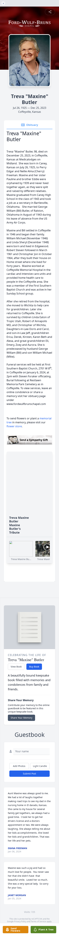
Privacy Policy (20, 921)
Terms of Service (38, 921)
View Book (16, 666)
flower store (14, 426)
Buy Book (34, 666)
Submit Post (29, 773)
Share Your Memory (21, 717)
